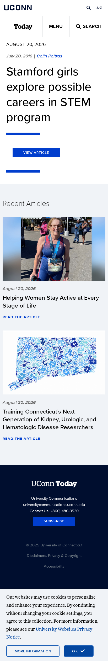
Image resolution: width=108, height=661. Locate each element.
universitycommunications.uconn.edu (54, 504)
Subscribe (54, 520)
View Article (36, 152)
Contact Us (39, 511)
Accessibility (54, 566)
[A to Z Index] (99, 8)
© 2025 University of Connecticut (54, 545)
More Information (33, 651)
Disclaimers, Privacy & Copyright (54, 555)
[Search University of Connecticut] (88, 8)
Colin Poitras (49, 56)
